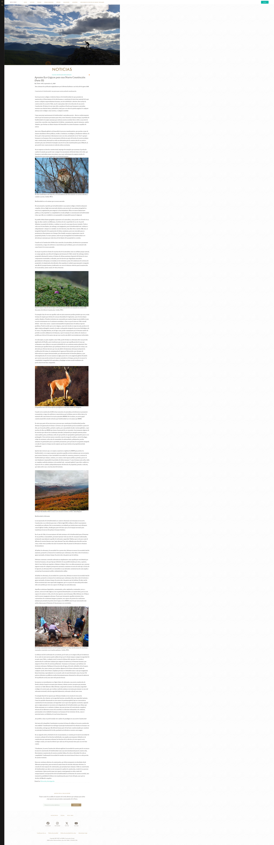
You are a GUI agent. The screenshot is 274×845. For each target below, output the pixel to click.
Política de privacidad (53, 833)
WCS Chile (13, 2)
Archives (64, 75)
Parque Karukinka (48, 2)
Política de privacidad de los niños (68, 833)
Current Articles (56, 75)
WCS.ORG (70, 815)
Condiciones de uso (41, 833)
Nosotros (74, 2)
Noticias (32, 2)
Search (69, 75)
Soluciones (66, 2)
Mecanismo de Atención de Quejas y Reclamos (92, 2)
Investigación (50, 781)
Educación (43, 781)
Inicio (25, 2)
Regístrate (76, 805)
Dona (264, 2)
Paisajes (39, 2)
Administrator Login (82, 833)
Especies (58, 2)
